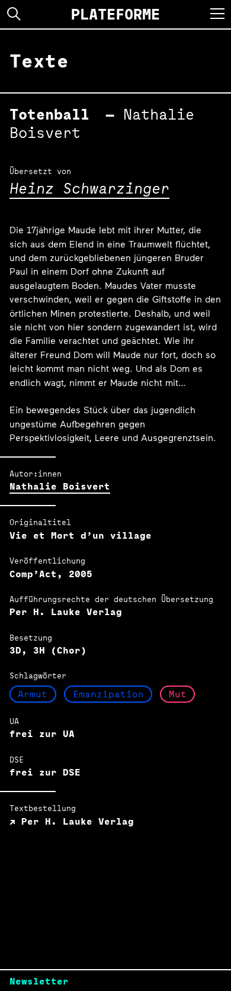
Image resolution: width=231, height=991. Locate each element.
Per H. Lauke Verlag (74, 821)
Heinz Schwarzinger (89, 188)
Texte (39, 60)
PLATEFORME (115, 14)
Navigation (217, 13)
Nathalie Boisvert (59, 486)
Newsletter (39, 981)
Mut (178, 694)
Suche (14, 14)
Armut (32, 694)
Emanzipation (108, 694)
